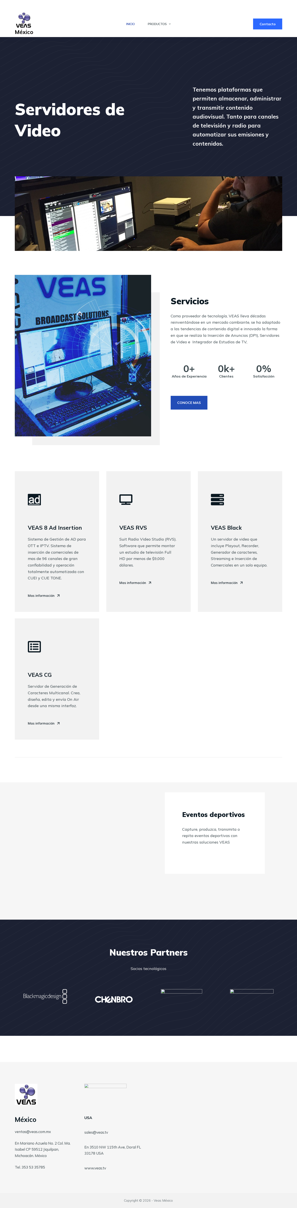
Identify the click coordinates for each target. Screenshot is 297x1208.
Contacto (268, 24)
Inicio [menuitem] (130, 24)
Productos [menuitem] (157, 24)
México (24, 32)
